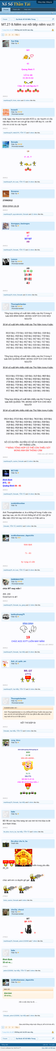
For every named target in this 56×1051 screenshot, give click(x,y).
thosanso (15, 191)
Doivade (14, 142)
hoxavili (14, 110)
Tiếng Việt (4, 1045)
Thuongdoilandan (18, 304)
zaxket (15, 461)
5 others (28, 526)
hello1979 (16, 133)
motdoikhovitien (18, 503)
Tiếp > (17, 35)
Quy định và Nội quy (48, 1048)
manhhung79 (8, 100)
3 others (32, 970)
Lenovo (14, 259)
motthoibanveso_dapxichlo (22, 535)
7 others (34, 941)
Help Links (27, 9)
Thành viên (16, 9)
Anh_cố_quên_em (18, 661)
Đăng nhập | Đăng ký (45, 2)
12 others (35, 214)
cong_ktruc (15, 740)
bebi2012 (19, 526)
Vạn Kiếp (15, 41)
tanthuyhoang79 (17, 614)
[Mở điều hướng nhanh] (53, 19)
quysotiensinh (17, 214)
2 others (32, 1015)
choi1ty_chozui (17, 910)
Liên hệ (45, 1045)
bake (13, 812)
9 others (32, 133)
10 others (31, 494)
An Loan (15, 182)
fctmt (14, 100)
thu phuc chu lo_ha (10, 832)
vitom (19, 100)
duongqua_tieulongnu (20, 224)
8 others (28, 731)
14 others (31, 182)
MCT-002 (14, 471)
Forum (6, 9)
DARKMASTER (17, 579)
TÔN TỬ (23, 133)
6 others (24, 900)
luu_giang (22, 605)
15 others (27, 100)
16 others (29, 295)
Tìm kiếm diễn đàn (8, 13)
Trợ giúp (52, 1045)
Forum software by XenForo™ (11, 1048)
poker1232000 (24, 941)
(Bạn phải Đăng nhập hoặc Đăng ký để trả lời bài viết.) (37, 1024)
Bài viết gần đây (22, 13)
